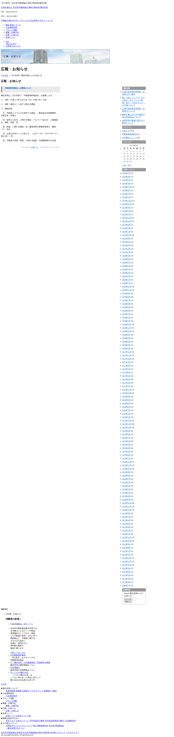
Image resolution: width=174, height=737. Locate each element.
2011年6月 (126, 575)
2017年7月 (126, 369)
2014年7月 (126, 479)
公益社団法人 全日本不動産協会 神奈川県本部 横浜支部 (24, 7)
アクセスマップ (36, 691)
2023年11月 (127, 204)
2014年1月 (126, 500)
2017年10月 (127, 359)
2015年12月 (127, 421)
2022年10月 (127, 221)
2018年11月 (127, 328)
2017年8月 (126, 366)
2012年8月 (126, 548)
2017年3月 (126, 383)
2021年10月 (127, 235)
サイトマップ (27, 726)
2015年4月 (126, 448)
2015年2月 (126, 455)
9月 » (130, 165)
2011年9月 (126, 568)
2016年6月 (126, 403)
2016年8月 (126, 400)
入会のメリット (22, 721)
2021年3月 (126, 249)
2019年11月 (127, 290)
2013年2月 (126, 531)
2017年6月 (126, 372)
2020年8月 (126, 259)
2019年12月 (127, 287)
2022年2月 (126, 228)
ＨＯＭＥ (5, 75)
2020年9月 (126, 256)
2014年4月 (126, 489)
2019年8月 (126, 297)
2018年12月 (127, 324)
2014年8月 (126, 476)
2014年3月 (126, 493)
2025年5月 (126, 180)
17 (131, 156)
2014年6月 (126, 482)
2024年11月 (127, 187)
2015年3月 (126, 451)
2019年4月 (126, 311)
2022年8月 (126, 225)
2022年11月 (127, 218)
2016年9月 (126, 397)
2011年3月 (126, 582)
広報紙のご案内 (50, 691)
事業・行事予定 (12, 32)
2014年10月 (127, 469)
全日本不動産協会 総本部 (11, 733)
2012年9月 (126, 544)
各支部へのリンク (57, 733)
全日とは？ (10, 721)
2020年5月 (126, 269)
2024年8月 (126, 190)
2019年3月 (126, 314)
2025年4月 (126, 183)
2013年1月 (126, 534)
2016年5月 (126, 407)
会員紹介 (25, 691)
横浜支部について (13, 25)
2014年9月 (126, 472)
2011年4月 (126, 579)
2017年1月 (126, 386)
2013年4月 (126, 527)
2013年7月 (126, 517)
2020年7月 (126, 263)
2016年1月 (126, 417)
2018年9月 (126, 335)
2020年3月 (126, 276)
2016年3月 (126, 410)
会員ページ (10, 37)
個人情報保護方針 (40, 726)
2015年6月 (126, 441)
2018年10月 (127, 331)
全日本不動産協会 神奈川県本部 (36, 733)
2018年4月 (126, 345)
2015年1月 (126, 458)
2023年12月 (127, 201)
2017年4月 (126, 379)
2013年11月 (127, 506)
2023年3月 (126, 211)
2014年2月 (126, 496)
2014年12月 (127, 462)
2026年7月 (126, 173)
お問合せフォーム (13, 726)
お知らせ (34, 147)
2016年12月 (127, 390)
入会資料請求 (11, 27)
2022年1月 (126, 232)
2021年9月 (126, 238)
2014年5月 (126, 486)
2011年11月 (127, 561)
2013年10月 (127, 510)
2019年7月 (126, 300)
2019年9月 (126, 293)
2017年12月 (127, 352)
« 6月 (124, 165)
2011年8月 (126, 572)
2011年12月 (127, 558)
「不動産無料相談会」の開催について (17, 88)
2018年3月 (126, 348)
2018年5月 (126, 342)
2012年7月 (126, 551)
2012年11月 (127, 537)
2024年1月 (126, 197)
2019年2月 (126, 317)
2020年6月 (126, 266)
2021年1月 (126, 252)
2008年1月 (126, 586)
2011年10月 (127, 565)
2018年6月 (126, 338)
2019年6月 (126, 304)
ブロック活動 (11, 30)
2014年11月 (127, 465)
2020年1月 (126, 283)
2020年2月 (126, 280)
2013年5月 (126, 524)
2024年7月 (126, 194)
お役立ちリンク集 (23, 716)
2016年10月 (127, 393)
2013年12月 (127, 503)
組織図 (18, 691)
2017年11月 (127, 355)
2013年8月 (126, 513)
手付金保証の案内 (37, 721)
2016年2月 (126, 414)
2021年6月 (126, 242)
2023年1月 (126, 214)
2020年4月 (126, 273)
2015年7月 (126, 438)
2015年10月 (127, 427)
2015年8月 (126, 434)
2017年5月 (126, 376)
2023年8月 (126, 208)
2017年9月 (126, 362)
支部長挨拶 (10, 691)
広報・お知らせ (12, 35)
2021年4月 (126, 245)
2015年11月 (127, 424)
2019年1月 (126, 321)
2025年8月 (126, 177)
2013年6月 (126, 520)
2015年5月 (126, 445)
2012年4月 (126, 555)
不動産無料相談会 (129, 134)
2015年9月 (126, 431)
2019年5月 (126, 307)
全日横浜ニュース (129, 138)
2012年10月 (127, 541)
